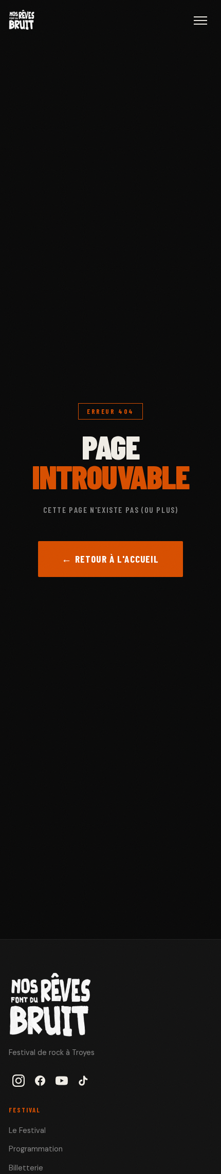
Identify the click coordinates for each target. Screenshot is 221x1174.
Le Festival (27, 1130)
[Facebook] (40, 1080)
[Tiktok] (83, 1080)
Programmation (36, 1148)
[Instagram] (18, 1080)
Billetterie (26, 1167)
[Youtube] (61, 1080)
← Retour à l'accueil (110, 559)
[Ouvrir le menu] (200, 20)
